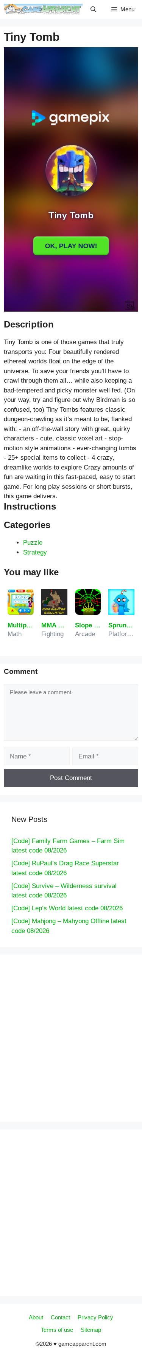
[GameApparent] (43, 9)
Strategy (35, 552)
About (36, 1317)
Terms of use (57, 1330)
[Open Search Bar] (93, 9)
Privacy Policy (95, 1317)
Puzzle (32, 542)
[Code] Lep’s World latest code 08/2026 (67, 908)
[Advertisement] (71, 74)
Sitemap (91, 1330)
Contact (60, 1317)
